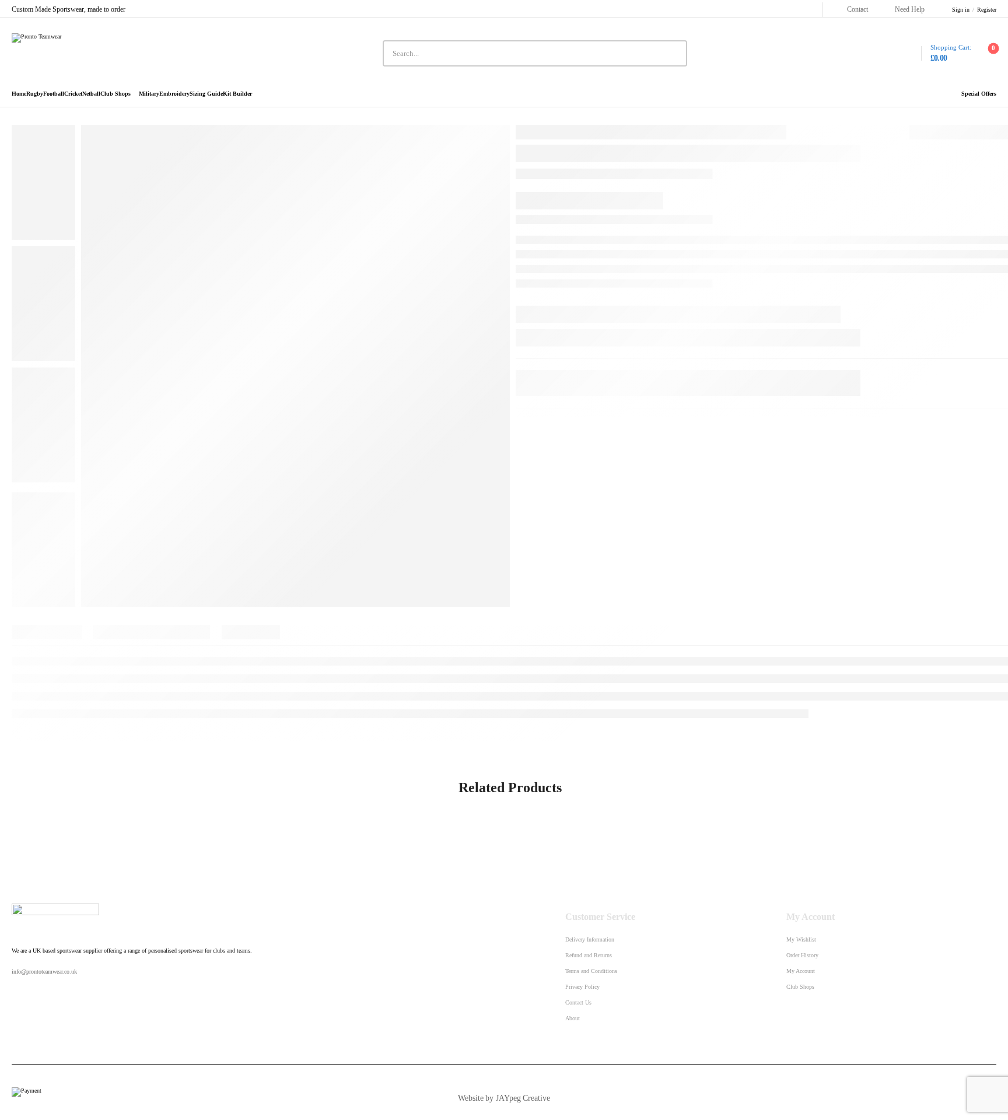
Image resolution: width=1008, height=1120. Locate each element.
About (572, 1018)
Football (53, 94)
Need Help (910, 9)
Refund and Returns (588, 955)
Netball (91, 94)
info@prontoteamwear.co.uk (44, 971)
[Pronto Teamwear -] (80, 53)
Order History (802, 955)
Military (149, 94)
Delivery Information (589, 939)
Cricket (73, 94)
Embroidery (174, 94)
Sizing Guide (206, 94)
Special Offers (978, 94)
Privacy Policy (582, 987)
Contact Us (578, 1002)
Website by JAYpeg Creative (504, 1098)
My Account (800, 971)
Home (19, 94)
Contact (857, 9)
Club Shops (115, 94)
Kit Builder (237, 94)
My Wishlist (801, 939)
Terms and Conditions (591, 971)
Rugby (34, 94)
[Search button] (673, 53)
